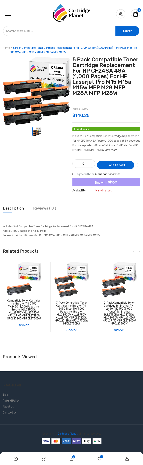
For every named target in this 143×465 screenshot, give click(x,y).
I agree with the (98, 174)
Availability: (79, 190)
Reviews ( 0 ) (44, 208)
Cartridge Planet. (68, 433)
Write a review (80, 108)
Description (13, 208)
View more (111, 150)
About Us (8, 406)
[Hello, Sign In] (120, 13)
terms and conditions (107, 174)
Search (127, 30)
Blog (5, 394)
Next (139, 251)
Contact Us (10, 412)
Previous (134, 251)
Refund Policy (11, 400)
